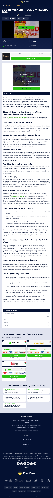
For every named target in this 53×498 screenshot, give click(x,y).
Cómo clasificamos (26, 447)
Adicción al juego (34, 496)
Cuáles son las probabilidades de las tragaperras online (26, 425)
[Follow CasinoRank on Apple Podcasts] (34, 463)
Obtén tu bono (30, 58)
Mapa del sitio (44, 496)
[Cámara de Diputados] (18, 480)
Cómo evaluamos (26, 444)
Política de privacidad (26, 442)
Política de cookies (22, 496)
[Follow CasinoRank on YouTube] (27, 463)
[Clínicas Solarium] (35, 480)
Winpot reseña (13, 378)
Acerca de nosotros (26, 439)
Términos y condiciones (10, 496)
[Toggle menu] (2, 1)
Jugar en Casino (26, 27)
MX (25, 467)
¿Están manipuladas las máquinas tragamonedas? (26, 420)
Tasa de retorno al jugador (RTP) (16, 196)
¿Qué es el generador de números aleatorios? (26, 430)
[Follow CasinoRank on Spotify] (31, 463)
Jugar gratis (26, 31)
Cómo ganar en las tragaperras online (26, 427)
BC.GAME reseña (14, 357)
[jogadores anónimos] (28, 480)
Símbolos (26, 422)
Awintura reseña (39, 357)
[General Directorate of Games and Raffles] (7, 480)
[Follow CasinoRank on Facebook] (18, 463)
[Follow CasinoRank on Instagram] (21, 463)
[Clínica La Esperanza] (42, 480)
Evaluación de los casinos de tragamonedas (17, 117)
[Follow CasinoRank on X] (24, 463)
